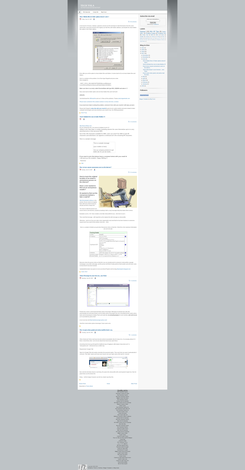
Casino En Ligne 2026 (122, 448)
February (145, 82)
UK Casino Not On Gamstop (122, 431)
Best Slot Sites (122, 424)
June (144, 59)
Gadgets (147, 36)
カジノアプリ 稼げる (122, 443)
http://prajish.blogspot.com (124, 269)
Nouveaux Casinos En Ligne (122, 393)
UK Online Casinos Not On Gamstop (122, 402)
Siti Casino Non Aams (122, 454)
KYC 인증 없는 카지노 (122, 442)
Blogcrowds (116, 467)
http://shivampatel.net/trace (87, 200)
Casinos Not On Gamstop (122, 401)
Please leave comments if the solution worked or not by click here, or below (99, 101)
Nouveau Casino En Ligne (122, 446)
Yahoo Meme (142, 41)
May (144, 76)
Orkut (162, 34)
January (145, 84)
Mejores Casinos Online (122, 404)
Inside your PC (157, 38)
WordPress (82, 467)
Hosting (158, 36)
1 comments (134, 335)
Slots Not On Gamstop (122, 420)
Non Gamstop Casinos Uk (122, 407)
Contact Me (95, 12)
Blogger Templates (144, 99)
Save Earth (147, 39)
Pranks (146, 38)
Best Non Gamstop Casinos (122, 396)
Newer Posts (82, 383)
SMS (82, 163)
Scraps (141, 36)
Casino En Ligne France (122, 428)
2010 (142, 48)
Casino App (122, 439)
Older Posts (134, 383)
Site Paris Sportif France (122, 445)
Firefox (151, 38)
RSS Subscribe (86, 12)
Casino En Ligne (122, 440)
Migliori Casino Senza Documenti (122, 451)
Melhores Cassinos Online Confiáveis (122, 416)
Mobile (141, 38)
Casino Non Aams (122, 413)
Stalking (153, 39)
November (145, 57)
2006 (142, 86)
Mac (163, 36)
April (144, 78)
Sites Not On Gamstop (122, 430)
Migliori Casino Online (122, 433)
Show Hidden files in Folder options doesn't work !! (94, 17)
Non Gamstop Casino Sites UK (122, 408)
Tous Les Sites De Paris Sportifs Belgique (122, 437)
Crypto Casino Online (122, 453)
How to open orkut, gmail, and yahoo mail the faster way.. (96, 330)
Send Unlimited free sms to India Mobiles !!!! (92, 117)
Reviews (141, 39)
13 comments (133, 121)
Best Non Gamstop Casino (122, 425)
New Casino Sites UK (122, 414)
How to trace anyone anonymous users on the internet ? (96, 167)
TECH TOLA (87, 5)
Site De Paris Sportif (122, 463)
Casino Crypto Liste (122, 459)
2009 (142, 49)
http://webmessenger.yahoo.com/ (98, 320)
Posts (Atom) (89, 386)
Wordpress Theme (92, 467)
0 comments (134, 280)
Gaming (153, 36)
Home (80, 12)
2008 (142, 51)
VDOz (157, 34)
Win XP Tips (84, 112)
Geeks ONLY (84, 271)
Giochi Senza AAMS (122, 462)
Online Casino (122, 405)
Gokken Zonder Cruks (122, 411)
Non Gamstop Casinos (122, 391)
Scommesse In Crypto (122, 449)
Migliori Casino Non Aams (122, 398)
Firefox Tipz (145, 34)
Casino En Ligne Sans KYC (122, 460)
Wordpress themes (160, 39)
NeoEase (100, 467)
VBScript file (93, 98)
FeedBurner (156, 24)
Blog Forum (104, 12)
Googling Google (150, 33)
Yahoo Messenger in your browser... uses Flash (93, 275)
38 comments (133, 21)
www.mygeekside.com (124, 98)
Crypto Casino (122, 434)
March (144, 80)
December (145, 55)
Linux (163, 38)
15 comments (133, 172)
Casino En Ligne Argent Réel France (122, 457)
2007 (142, 53)
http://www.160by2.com (86, 126)
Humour (143, 31)
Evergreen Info (162, 33)
